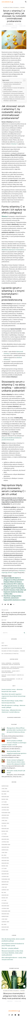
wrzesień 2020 (5, 913)
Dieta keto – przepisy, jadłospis (10, 948)
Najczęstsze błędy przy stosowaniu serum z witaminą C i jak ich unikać (14, 99)
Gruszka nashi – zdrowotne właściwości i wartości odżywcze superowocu (13, 668)
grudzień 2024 (5, 839)
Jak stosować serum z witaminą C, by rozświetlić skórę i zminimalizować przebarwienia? (12, 84)
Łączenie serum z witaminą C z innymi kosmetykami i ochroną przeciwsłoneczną (13, 92)
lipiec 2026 (4, 788)
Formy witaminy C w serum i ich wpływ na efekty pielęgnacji (13, 88)
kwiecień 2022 (5, 863)
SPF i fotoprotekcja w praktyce (10, 653)
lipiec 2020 (4, 919)
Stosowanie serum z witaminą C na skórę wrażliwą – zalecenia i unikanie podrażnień (14, 96)
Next (24, 986)
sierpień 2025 (5, 817)
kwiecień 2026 (5, 796)
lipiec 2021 (4, 887)
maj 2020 (4, 924)
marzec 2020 (5, 929)
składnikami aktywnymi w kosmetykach (13, 249)
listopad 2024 (5, 841)
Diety (3, 643)
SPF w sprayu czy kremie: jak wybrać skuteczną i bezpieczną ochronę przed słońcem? (14, 614)
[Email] (10, 604)
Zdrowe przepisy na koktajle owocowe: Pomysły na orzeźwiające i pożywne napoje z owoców (14, 742)
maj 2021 (4, 892)
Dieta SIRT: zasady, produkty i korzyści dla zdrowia (13, 675)
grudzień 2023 (5, 860)
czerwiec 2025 (5, 823)
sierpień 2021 (5, 884)
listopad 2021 (5, 876)
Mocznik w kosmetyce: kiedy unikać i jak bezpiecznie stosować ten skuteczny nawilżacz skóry (15, 592)
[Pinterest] (8, 604)
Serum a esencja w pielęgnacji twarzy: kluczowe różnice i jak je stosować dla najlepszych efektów (16, 762)
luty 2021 (4, 900)
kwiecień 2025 (5, 828)
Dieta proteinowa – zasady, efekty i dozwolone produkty (11, 671)
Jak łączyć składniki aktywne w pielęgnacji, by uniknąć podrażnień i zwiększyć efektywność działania (14, 580)
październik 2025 (6, 812)
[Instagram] (15, 1015)
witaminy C (14, 144)
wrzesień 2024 (5, 847)
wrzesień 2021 (5, 881)
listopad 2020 (5, 908)
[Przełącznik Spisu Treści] (23, 80)
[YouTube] (18, 1015)
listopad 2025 (5, 809)
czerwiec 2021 (5, 889)
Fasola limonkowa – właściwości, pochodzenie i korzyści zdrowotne (11, 664)
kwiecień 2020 (5, 927)
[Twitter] (5, 604)
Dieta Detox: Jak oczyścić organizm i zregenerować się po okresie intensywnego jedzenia (13, 696)
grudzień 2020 (5, 905)
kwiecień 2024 (5, 857)
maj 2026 (4, 793)
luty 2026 (4, 802)
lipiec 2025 (4, 820)
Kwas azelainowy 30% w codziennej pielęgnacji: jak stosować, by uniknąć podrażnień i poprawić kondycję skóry (14, 586)
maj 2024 (4, 855)
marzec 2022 (5, 865)
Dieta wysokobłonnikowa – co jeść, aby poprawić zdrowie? (12, 679)
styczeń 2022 (5, 871)
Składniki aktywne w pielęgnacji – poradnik (14, 7)
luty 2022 (4, 868)
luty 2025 (4, 833)
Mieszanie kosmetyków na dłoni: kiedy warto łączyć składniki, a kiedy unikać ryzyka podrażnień (12, 953)
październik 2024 (6, 844)
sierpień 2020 (5, 916)
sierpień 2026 (5, 786)
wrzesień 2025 (5, 815)
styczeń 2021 (5, 903)
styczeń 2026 (5, 804)
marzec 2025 (5, 831)
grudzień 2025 (5, 807)
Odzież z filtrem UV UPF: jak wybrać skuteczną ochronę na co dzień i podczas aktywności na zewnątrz (13, 624)
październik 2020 (6, 911)
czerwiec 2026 (5, 791)
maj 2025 (4, 825)
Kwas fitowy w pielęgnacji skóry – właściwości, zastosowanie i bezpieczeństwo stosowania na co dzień (14, 598)
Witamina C (5, 216)
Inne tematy (5, 645)
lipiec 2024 (4, 852)
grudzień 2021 (5, 873)
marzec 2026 (5, 799)
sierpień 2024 (5, 849)
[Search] (24, 633)
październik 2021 (6, 879)
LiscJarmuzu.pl (9, 24)
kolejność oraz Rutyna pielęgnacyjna (12, 648)
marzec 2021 (5, 897)
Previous (4, 986)
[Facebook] (2, 604)
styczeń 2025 (5, 836)
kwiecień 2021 (5, 895)
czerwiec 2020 (5, 921)
